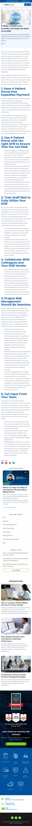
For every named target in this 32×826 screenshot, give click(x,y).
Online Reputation (8, 528)
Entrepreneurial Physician (11, 539)
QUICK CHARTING (5, 762)
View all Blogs (16, 570)
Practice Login (25, 1)
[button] (27, 4)
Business (5, 521)
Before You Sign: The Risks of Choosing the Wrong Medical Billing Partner (15, 490)
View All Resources (9, 507)
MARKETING (11, 789)
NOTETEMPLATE (15, 762)
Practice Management (10, 524)
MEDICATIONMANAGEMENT (25, 762)
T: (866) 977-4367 (10, 804)
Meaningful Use (8, 535)
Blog (4, 543)
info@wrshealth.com (11, 809)
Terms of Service (18, 823)
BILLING (15, 775)
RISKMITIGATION (26, 776)
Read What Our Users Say (16, 744)
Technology (6, 532)
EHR (4, 43)
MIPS (20, 789)
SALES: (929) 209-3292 (12, 1)
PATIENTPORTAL (5, 776)
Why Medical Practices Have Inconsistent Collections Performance (13, 639)
